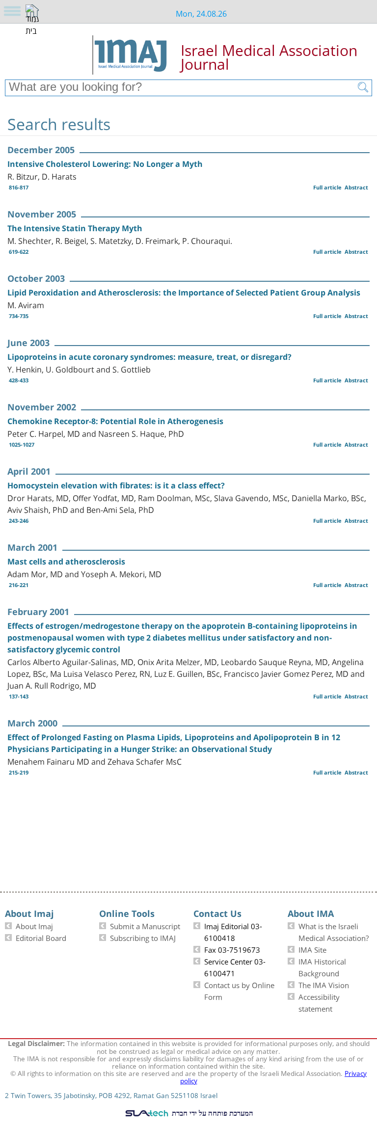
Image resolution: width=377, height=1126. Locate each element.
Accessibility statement (319, 1002)
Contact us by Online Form (239, 990)
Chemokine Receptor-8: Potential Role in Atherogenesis (115, 421)
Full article (327, 187)
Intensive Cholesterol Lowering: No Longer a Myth (105, 164)
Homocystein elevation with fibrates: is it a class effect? (116, 485)
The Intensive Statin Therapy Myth (74, 228)
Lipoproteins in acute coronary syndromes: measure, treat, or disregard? (149, 356)
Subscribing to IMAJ (143, 937)
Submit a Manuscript (145, 925)
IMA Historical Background (322, 966)
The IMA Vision (323, 984)
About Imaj (34, 925)
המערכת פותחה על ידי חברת (211, 1113)
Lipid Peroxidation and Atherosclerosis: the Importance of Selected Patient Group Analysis (183, 292)
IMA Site (312, 949)
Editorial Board (41, 937)
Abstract (356, 187)
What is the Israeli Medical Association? (333, 931)
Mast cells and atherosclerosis (66, 561)
